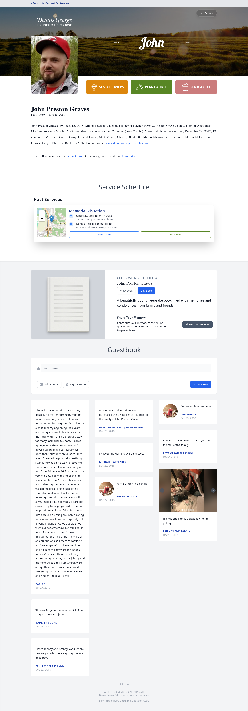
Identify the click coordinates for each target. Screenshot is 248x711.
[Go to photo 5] (191, 510)
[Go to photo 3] (186, 510)
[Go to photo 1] (182, 510)
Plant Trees (176, 234)
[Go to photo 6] (193, 510)
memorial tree (75, 156)
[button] (51, 219)
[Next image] (213, 490)
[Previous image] (162, 490)
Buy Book (146, 290)
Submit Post (200, 384)
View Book (126, 290)
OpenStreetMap (128, 700)
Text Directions (104, 234)
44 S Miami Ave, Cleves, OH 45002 (96, 227)
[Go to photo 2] (184, 510)
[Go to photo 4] (189, 510)
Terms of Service (133, 695)
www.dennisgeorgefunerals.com (126, 143)
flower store (129, 156)
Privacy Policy (114, 695)
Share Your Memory (198, 324)
